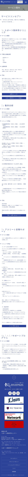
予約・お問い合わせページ (14, 215)
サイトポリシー (14, 458)
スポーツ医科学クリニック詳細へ (14, 98)
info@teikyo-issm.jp (21, 444)
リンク (14, 468)
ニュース (10, 296)
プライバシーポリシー (14, 461)
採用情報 (14, 471)
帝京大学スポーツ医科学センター (6, 2)
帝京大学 (20, 2)
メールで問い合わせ (14, 326)
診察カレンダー (14, 94)
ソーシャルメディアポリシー (14, 465)
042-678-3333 (8, 80)
